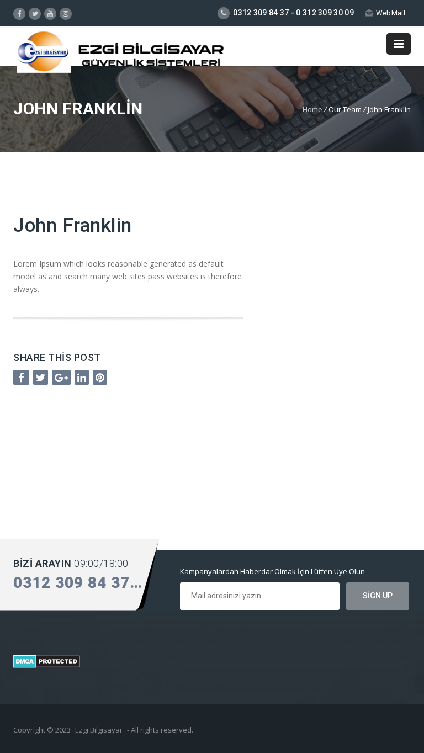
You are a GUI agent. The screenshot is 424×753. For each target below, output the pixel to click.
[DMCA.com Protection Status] (46, 665)
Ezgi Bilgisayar (99, 730)
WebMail (390, 13)
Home (312, 109)
